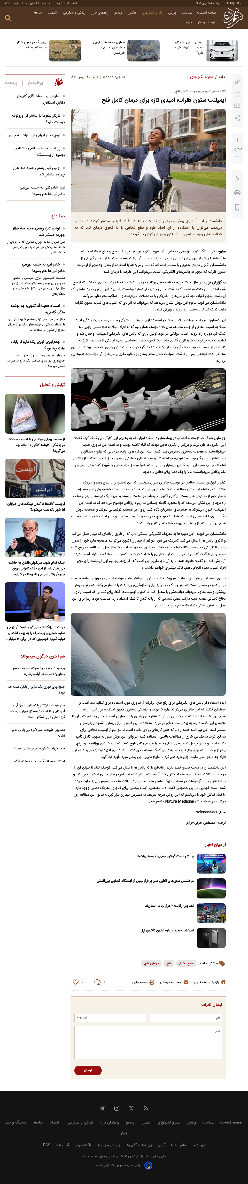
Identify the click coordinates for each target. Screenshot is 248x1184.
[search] (8, 18)
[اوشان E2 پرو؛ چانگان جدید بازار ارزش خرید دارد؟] (222, 50)
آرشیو (17, 3)
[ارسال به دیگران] (237, 106)
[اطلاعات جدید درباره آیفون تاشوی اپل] (211, 938)
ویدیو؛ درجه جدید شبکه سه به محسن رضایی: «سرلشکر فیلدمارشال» (38, 671)
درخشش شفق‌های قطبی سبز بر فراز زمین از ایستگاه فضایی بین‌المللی (145, 881)
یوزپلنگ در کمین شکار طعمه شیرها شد (31, 45)
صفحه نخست (206, 13)
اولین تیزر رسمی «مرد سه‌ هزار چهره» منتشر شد (39, 171)
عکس (132, 13)
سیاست (186, 13)
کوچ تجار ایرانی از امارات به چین (34, 135)
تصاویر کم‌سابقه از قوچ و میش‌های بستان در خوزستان (109, 48)
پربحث (11, 83)
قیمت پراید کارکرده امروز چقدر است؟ (39, 749)
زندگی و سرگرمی (74, 13)
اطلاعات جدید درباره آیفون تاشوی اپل (167, 930)
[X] (131, 1108)
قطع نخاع (186, 963)
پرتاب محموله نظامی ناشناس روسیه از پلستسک (40, 151)
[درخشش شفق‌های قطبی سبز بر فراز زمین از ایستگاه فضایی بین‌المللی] (211, 888)
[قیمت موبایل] (237, 208)
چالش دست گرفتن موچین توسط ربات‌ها (165, 856)
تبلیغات (58, 3)
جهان (189, 22)
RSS (7, 3)
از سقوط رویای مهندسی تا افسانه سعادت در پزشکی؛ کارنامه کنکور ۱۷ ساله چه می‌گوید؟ (36, 445)
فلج (168, 963)
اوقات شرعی (83, 1145)
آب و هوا (62, 1145)
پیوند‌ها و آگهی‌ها (138, 1145)
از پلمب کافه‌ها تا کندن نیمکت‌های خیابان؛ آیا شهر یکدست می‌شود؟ (35, 507)
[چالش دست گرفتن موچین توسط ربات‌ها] (211, 864)
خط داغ (58, 216)
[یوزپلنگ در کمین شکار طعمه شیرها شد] (65, 50)
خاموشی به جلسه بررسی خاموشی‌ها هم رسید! (42, 190)
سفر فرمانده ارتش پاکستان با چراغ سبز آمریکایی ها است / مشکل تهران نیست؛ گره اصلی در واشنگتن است (37, 711)
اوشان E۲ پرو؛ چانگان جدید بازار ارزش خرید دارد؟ (188, 48)
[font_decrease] (237, 156)
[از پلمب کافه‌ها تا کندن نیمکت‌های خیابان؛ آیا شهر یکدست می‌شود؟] (35, 478)
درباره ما (45, 3)
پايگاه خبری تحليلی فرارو (115, 1156)
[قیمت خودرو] (237, 193)
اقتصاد (53, 13)
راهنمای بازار (100, 13)
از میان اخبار (215, 845)
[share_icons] (237, 118)
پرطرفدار (35, 83)
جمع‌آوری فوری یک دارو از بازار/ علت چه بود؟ (38, 345)
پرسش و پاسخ (109, 1145)
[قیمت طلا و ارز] (237, 179)
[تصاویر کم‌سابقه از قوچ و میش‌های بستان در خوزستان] (143, 50)
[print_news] (237, 93)
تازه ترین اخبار (59, 82)
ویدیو (118, 13)
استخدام (71, 3)
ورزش (172, 13)
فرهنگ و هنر (207, 22)
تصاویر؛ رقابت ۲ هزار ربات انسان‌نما (169, 906)
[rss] (146, 1108)
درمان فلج (151, 963)
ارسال (88, 1070)
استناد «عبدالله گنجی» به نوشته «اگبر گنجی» (37, 309)
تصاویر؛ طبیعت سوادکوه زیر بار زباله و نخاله (38, 733)
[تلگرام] (102, 1108)
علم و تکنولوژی (152, 13)
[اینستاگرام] (117, 1108)
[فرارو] (232, 18)
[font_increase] (237, 140)
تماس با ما (31, 3)
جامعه (38, 13)
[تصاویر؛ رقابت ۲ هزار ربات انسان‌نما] (211, 913)
